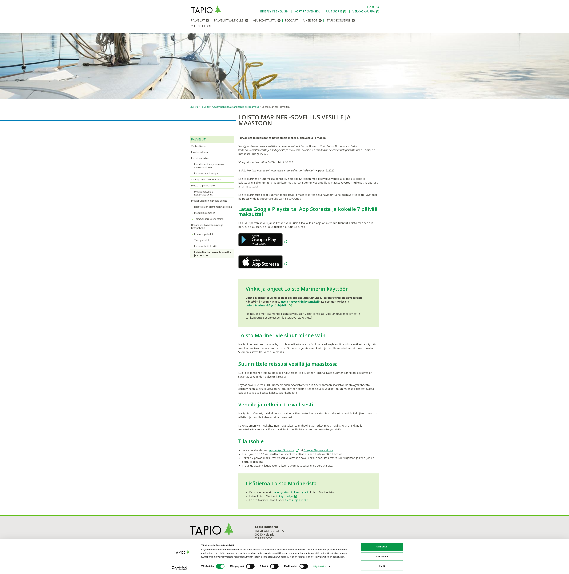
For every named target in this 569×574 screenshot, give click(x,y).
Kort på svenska (307, 11)
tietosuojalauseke (296, 500)
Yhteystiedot (201, 26)
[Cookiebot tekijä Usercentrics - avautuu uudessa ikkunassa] (182, 568)
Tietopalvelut (201, 240)
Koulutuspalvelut (203, 234)
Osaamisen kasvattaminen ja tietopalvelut (207, 226)
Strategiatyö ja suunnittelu (206, 179)
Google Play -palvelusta (318, 450)
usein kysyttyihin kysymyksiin (300, 301)
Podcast (291, 20)
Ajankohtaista (264, 20)
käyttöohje (286, 496)
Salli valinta (382, 556)
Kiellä (382, 566)
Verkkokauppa (364, 11)
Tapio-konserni (338, 20)
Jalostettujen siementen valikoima (213, 206)
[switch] (250, 566)
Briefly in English (274, 11)
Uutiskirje (334, 11)
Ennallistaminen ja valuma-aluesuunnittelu (209, 166)
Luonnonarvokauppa (206, 173)
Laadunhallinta (199, 152)
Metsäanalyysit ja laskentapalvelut (203, 193)
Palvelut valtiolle (228, 20)
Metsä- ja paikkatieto (203, 185)
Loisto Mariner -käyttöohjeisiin (266, 305)
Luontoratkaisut (200, 158)
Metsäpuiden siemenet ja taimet (209, 200)
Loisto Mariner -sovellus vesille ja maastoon (212, 254)
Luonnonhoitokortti (205, 246)
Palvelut (198, 20)
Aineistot (310, 20)
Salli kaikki (381, 546)
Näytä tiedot (319, 566)
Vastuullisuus (198, 146)
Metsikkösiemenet (204, 212)
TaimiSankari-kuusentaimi (208, 219)
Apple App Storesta (281, 450)
